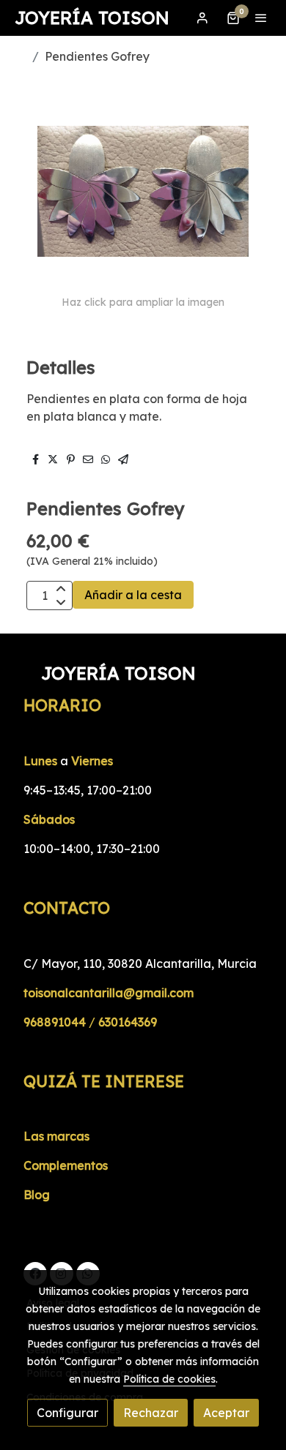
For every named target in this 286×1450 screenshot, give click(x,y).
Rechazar (150, 1412)
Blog (36, 1194)
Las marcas (56, 1136)
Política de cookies (169, 1379)
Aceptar (226, 1412)
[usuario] (202, 17)
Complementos (65, 1165)
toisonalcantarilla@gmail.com (108, 992)
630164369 (127, 1022)
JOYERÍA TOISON (92, 18)
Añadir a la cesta (133, 594)
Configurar (67, 1412)
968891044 (54, 1022)
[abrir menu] (261, 17)
